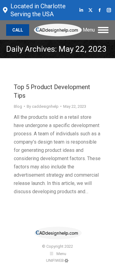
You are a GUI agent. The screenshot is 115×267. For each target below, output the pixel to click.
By (43, 106)
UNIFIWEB (55, 260)
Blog (18, 106)
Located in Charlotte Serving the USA (38, 10)
